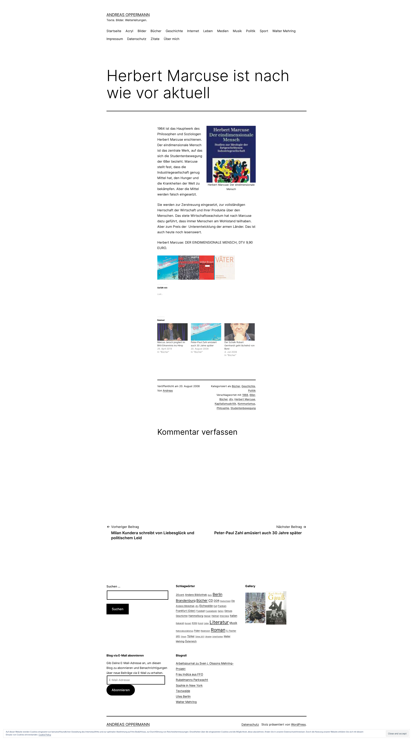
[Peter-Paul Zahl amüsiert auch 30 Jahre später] (206, 331)
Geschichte (174, 31)
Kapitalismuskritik (225, 403)
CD (210, 600)
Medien (223, 31)
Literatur (219, 622)
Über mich (171, 39)
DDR (216, 600)
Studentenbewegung (243, 408)
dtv (231, 399)
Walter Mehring (284, 31)
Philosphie (223, 408)
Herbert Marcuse (244, 399)
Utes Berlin (183, 696)
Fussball (200, 611)
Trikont (183, 637)
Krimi (194, 623)
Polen (197, 630)
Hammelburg (195, 615)
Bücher (156, 31)
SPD (178, 636)
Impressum (114, 39)
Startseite (113, 31)
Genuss (228, 611)
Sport (264, 31)
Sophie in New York (189, 685)
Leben (208, 31)
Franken (222, 606)
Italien (233, 615)
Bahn (210, 595)
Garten (221, 611)
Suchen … (113, 586)
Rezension (205, 631)
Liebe (206, 623)
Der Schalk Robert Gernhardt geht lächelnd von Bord (239, 345)
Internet (193, 31)
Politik (250, 31)
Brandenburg (186, 600)
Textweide (183, 691)
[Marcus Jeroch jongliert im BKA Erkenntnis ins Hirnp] (172, 331)
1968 (245, 394)
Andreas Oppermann (128, 14)
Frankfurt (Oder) (186, 610)
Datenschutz (136, 39)
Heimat (215, 616)
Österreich (191, 641)
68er (252, 394)
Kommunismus (246, 403)
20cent (180, 594)
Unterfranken (217, 637)
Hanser (207, 616)
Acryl (129, 31)
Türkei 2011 (199, 637)
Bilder (142, 31)
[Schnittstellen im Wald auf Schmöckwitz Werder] (255, 607)
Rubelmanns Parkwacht (192, 679)
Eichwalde (206, 605)
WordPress (298, 724)
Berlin (217, 594)
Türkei (190, 636)
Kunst (200, 623)
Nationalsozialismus (184, 631)
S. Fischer (231, 630)
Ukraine (208, 636)
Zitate (155, 39)
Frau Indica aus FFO (189, 674)
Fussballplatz (211, 611)
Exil (215, 606)
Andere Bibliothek (196, 594)
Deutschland (225, 601)
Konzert (188, 623)
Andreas (168, 390)
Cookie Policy (45, 734)
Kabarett (180, 623)
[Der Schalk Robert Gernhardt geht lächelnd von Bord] (239, 331)
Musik (237, 31)
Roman (218, 630)
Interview (224, 616)
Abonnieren (121, 690)
